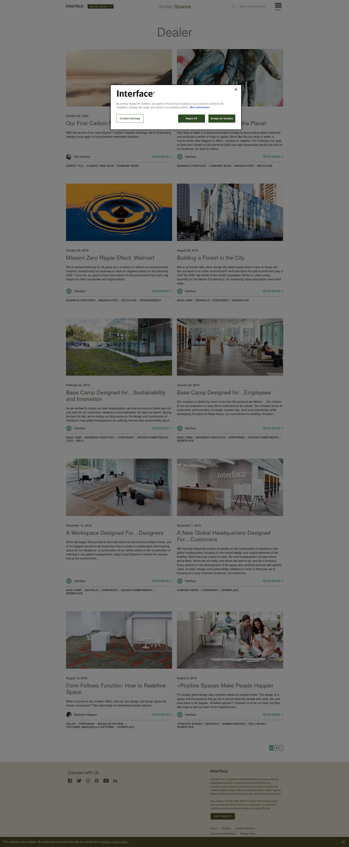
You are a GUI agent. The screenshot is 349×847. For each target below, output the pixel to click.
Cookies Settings (130, 118)
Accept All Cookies (222, 118)
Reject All (191, 118)
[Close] (235, 89)
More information (199, 107)
